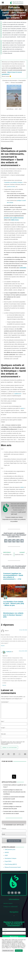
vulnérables (23, 267)
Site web (3, 734)
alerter (22, 487)
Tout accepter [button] (19, 950)
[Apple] (15, 892)
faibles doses (15, 220)
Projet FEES (8, 861)
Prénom (4, 828)
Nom (2, 721)
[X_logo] (14, 777)
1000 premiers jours (10, 849)
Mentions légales (8, 903)
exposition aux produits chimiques (14, 182)
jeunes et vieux (11, 186)
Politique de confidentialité (11, 906)
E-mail (3, 727)
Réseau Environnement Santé (13, 867)
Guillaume (8, 651)
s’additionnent (17, 393)
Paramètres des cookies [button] (8, 950)
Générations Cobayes (10, 858)
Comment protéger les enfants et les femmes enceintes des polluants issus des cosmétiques (14, 792)
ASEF (6, 855)
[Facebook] (12, 892)
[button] (2, 2)
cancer (22, 408)
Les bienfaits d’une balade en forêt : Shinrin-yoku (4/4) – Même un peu (13, 603)
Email (3, 834)
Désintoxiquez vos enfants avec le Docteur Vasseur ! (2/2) (13, 615)
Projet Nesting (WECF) (11, 864)
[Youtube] (19, 892)
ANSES (7, 852)
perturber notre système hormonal (13, 217)
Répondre (3, 645)
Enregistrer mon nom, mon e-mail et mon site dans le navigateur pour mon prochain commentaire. (13, 743)
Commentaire (5, 702)
